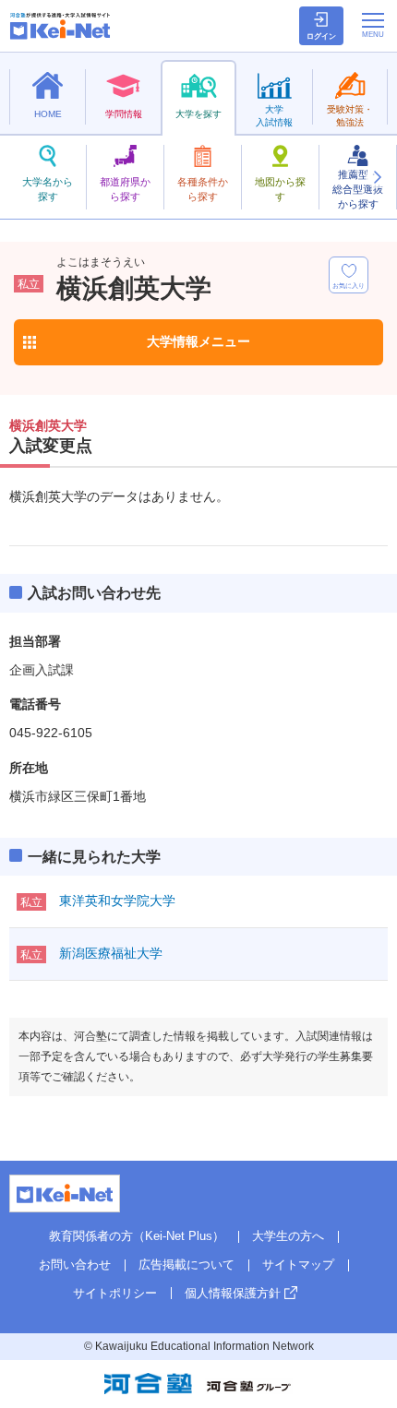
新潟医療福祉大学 (110, 953)
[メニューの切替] (373, 24)
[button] (377, 177)
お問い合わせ (75, 1264)
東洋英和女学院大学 (117, 900)
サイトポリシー (115, 1293)
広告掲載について (186, 1264)
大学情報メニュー (198, 341)
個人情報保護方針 (233, 1293)
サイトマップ (298, 1264)
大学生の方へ (288, 1236)
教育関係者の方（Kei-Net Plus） (136, 1236)
